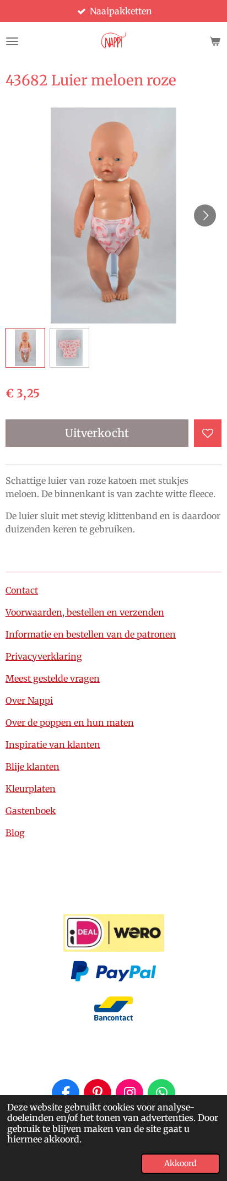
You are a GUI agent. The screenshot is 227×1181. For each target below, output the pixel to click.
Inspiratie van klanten (53, 744)
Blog (15, 832)
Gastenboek (31, 810)
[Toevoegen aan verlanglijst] (207, 433)
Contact (22, 590)
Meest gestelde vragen (53, 678)
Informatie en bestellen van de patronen (91, 634)
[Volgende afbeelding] (205, 215)
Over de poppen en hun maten (70, 722)
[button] (25, 348)
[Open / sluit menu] (12, 41)
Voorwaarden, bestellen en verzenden (85, 612)
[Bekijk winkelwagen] (215, 41)
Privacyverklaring (44, 656)
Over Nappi (29, 700)
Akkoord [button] (180, 1163)
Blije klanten (33, 766)
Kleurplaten (31, 788)
